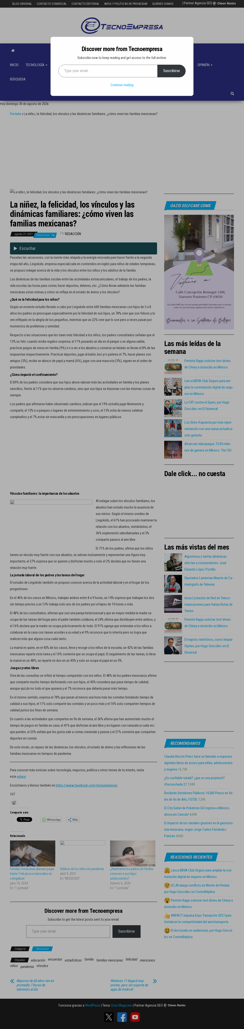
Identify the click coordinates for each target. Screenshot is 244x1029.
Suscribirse (171, 70)
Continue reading (122, 85)
